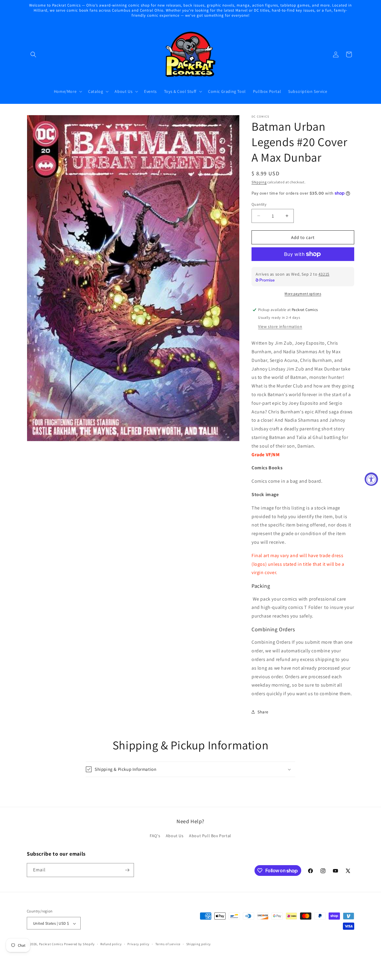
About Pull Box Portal (210, 836)
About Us (175, 836)
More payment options (303, 293)
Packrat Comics (51, 944)
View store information (280, 326)
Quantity (259, 204)
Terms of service (167, 944)
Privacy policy (138, 944)
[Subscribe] (127, 870)
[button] (33, 54)
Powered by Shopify (79, 944)
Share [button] (262, 712)
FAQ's (155, 836)
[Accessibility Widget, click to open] (371, 479)
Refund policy (110, 944)
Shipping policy (198, 944)
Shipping (259, 182)
